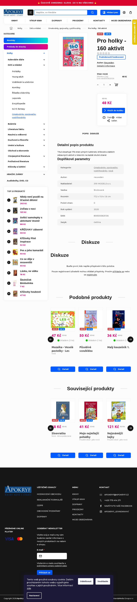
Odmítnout (85, 581)
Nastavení (34, 595)
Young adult (17, 77)
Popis (85, 133)
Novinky (11, 40)
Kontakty (99, 20)
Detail (65, 369)
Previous (51, 339)
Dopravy (57, 20)
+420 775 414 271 (112, 500)
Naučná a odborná (17, 134)
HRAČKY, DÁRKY (15, 174)
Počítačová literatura (18, 161)
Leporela (16, 98)
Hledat (92, 12)
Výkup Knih (36, 20)
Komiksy (16, 87)
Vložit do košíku (115, 110)
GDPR (40, 505)
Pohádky (16, 71)
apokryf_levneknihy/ (116, 511)
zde (29, 588)
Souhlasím (103, 581)
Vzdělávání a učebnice (23, 82)
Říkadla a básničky (21, 93)
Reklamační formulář (49, 500)
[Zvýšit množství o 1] (110, 85)
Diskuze (94, 133)
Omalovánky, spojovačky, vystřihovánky (24, 116)
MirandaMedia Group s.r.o (123, 598)
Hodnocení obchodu (49, 494)
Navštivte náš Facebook (118, 506)
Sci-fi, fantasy (18, 109)
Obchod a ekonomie (18, 150)
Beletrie (12, 124)
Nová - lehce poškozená (61, 436)
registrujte (92, 275)
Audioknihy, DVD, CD (17, 181)
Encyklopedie (18, 103)
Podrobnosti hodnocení (111, 57)
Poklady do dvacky (16, 47)
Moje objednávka (121, 20)
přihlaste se (118, 271)
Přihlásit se (44, 572)
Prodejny (78, 20)
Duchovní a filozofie (18, 140)
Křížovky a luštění (16, 167)
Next (130, 339)
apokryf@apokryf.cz (116, 494)
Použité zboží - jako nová (89, 440)
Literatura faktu (16, 129)
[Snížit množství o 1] (98, 85)
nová (110, 171)
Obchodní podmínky (48, 511)
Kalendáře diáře (16, 59)
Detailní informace (106, 66)
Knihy (15, 20)
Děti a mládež (15, 65)
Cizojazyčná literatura (19, 156)
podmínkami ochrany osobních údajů (52, 566)
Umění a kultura (16, 145)
